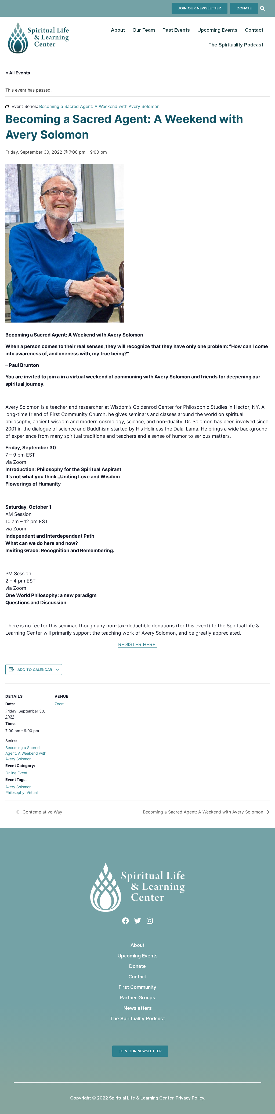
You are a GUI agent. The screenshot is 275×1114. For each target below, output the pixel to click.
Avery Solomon (18, 786)
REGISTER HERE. (137, 644)
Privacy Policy (190, 1098)
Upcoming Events (217, 30)
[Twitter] (137, 920)
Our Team (143, 30)
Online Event (16, 773)
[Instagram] (149, 920)
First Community (137, 987)
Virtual (32, 792)
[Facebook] (125, 920)
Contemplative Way (41, 812)
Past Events (176, 30)
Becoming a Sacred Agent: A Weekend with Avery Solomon (25, 753)
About (118, 30)
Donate (137, 966)
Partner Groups (137, 997)
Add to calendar (34, 670)
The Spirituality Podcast (235, 45)
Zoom (59, 703)
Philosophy (14, 792)
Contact (254, 30)
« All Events (17, 72)
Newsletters (138, 1008)
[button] (262, 8)
